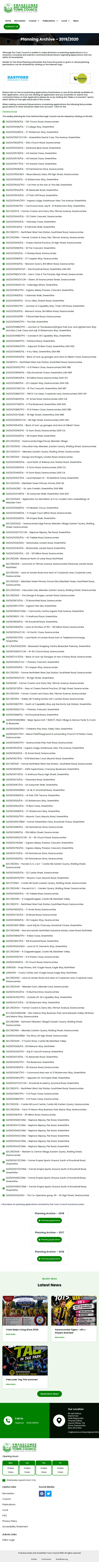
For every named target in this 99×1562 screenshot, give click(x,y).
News (76, 20)
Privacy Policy (9, 1521)
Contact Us (11, 26)
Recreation (19, 20)
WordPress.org (62, 1559)
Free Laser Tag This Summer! (22, 1379)
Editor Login (8, 1539)
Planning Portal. (9, 111)
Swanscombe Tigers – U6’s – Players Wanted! (71, 1331)
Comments (46, 1559)
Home (8, 20)
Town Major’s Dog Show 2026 (22, 1329)
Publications (49, 20)
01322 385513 (33, 1422)
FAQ (4, 1515)
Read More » (11, 1334)
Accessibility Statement (15, 1526)
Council (32, 20)
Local (64, 20)
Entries (34, 1559)
